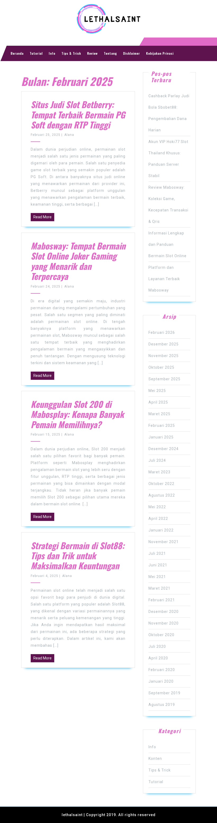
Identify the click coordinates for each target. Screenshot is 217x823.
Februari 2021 (161, 600)
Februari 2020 (161, 670)
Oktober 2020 (161, 635)
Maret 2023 (159, 472)
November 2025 (163, 356)
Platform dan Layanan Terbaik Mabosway (164, 278)
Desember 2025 (163, 344)
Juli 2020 (157, 646)
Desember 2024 (163, 449)
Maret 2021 (159, 588)
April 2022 (158, 518)
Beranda (17, 53)
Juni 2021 (157, 565)
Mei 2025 (157, 391)
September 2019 (164, 693)
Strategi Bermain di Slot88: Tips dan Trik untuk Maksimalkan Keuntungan (77, 555)
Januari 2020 (161, 681)
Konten (155, 758)
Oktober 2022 (161, 484)
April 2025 (158, 402)
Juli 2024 (157, 460)
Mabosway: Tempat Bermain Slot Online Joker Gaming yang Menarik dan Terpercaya (78, 260)
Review (92, 53)
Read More (42, 217)
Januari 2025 (161, 437)
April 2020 (158, 658)
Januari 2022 (161, 530)
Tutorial (36, 53)
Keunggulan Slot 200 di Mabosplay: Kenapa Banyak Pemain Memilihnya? (77, 414)
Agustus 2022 (161, 495)
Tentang (110, 53)
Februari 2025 (161, 425)
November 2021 (163, 542)
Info (52, 53)
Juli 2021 (157, 553)
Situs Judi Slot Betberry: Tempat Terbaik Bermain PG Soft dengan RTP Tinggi (78, 114)
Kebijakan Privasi (160, 53)
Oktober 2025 (161, 367)
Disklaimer (131, 53)
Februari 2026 (161, 332)
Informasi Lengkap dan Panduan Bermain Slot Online (167, 244)
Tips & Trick (71, 53)
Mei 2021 (157, 577)
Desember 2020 (163, 611)
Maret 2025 (159, 414)
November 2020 (163, 623)
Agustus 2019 (161, 704)
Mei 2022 (157, 507)
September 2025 (164, 379)
